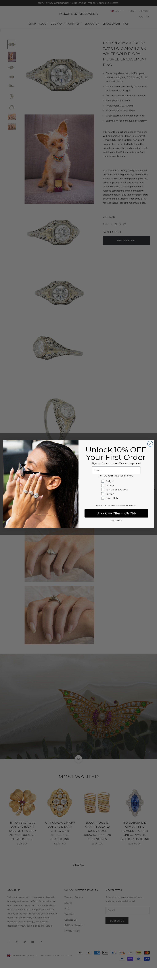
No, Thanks (116, 520)
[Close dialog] (150, 443)
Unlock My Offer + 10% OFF (116, 513)
